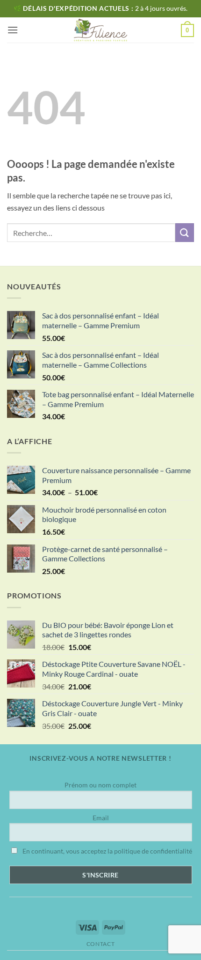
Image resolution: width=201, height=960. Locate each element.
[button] (12, 29)
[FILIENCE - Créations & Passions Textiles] (100, 30)
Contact (100, 943)
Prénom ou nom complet (100, 785)
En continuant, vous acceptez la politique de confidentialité (106, 851)
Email (101, 818)
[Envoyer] (184, 232)
